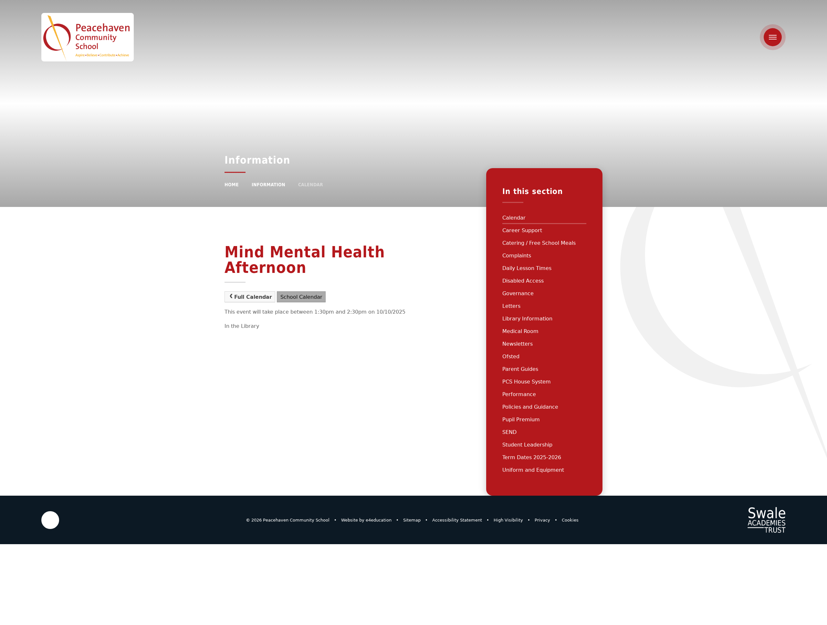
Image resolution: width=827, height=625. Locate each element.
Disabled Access (523, 281)
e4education (379, 520)
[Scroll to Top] (50, 520)
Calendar (310, 184)
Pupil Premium (521, 419)
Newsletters (517, 344)
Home (232, 184)
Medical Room (520, 331)
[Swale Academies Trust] (767, 520)
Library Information (527, 319)
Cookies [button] (570, 520)
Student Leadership (527, 445)
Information (268, 184)
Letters (511, 306)
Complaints (516, 256)
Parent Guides (520, 369)
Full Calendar (253, 297)
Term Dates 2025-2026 (531, 457)
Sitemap (412, 520)
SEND (509, 432)
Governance (518, 293)
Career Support (522, 230)
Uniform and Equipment (533, 470)
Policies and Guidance (530, 407)
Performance (519, 394)
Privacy (542, 520)
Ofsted (510, 356)
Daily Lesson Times (526, 268)
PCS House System (526, 382)
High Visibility (508, 520)
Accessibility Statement (457, 520)
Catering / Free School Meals (539, 243)
